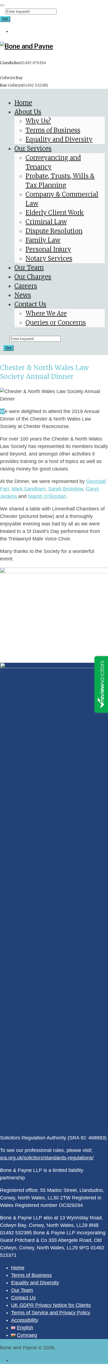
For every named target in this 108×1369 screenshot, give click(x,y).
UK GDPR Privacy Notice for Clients (51, 1305)
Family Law (42, 240)
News (22, 295)
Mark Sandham (28, 489)
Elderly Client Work (54, 213)
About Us (27, 112)
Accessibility (24, 1320)
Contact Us (30, 304)
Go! (5, 19)
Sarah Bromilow (65, 489)
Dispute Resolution (54, 231)
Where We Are (46, 313)
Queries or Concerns (55, 322)
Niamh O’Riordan (47, 496)
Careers (25, 286)
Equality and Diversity (58, 139)
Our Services (33, 148)
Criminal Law (46, 222)
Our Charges (32, 277)
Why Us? (38, 121)
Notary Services (48, 258)
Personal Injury (48, 249)
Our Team (29, 267)
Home (23, 103)
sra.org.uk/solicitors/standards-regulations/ (47, 1158)
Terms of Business (52, 130)
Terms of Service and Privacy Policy (50, 1312)
